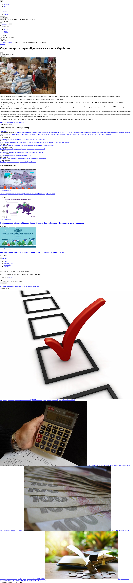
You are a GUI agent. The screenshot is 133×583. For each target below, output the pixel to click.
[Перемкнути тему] (2, 18)
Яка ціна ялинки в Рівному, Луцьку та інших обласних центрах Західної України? (32, 252)
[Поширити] (1, 56)
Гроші (5, 6)
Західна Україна (5, 286)
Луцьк (25, 286)
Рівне (11, 286)
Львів (21, 286)
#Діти (2, 122)
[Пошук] (6, 18)
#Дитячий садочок (10, 122)
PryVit (10, 277)
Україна (29, 286)
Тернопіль (35, 286)
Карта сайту (7, 265)
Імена (5, 261)
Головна (2, 42)
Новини (16, 286)
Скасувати (3, 283)
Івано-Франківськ (5, 190)
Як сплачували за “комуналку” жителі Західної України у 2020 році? (27, 194)
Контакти (7, 266)
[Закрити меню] (10, 24)
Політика (6, 4)
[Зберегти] (4, 56)
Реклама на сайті (9, 263)
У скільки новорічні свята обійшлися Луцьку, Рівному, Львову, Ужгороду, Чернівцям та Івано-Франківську (42, 223)
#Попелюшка (20, 122)
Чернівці (9, 42)
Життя (6, 14)
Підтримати (3, 131)
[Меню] (1, 1)
